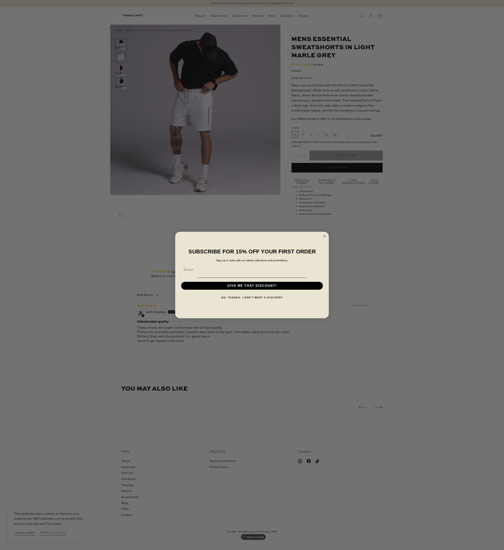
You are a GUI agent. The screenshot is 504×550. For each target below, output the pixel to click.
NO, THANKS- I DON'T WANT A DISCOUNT (252, 297)
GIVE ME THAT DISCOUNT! (252, 285)
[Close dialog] (324, 236)
